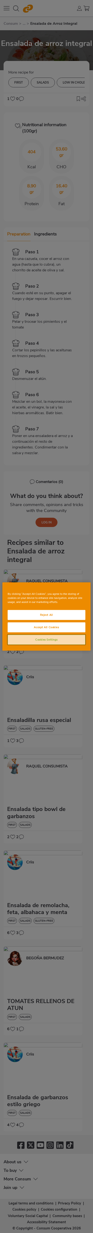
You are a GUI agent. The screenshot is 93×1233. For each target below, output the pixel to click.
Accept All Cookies (46, 627)
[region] (46, 616)
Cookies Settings (46, 639)
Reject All (46, 615)
